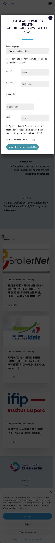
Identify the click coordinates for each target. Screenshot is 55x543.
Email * (9, 116)
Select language (12, 46)
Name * (9, 70)
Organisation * (11, 95)
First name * (11, 82)
